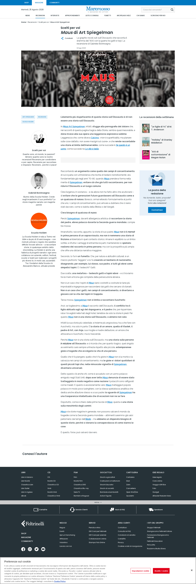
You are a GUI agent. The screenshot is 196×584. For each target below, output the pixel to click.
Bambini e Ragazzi (81, 496)
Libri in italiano (27, 477)
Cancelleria (131, 488)
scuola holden (28, 122)
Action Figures (105, 496)
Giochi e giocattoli (107, 477)
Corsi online (157, 481)
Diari (128, 481)
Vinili (49, 488)
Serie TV (77, 492)
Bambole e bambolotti (109, 492)
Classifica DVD (80, 484)
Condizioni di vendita (126, 535)
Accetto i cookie (161, 571)
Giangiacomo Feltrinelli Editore (159, 531)
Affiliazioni (64, 539)
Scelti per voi (39, 150)
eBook (23, 496)
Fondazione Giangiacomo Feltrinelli (158, 536)
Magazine (26, 537)
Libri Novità (25, 481)
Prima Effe (151, 545)
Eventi (62, 531)
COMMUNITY (54, 2)
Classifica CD (53, 484)
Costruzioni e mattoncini (110, 481)
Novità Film (78, 481)
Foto (154, 488)
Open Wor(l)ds (132, 492)
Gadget (156, 492)
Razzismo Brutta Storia (156, 548)
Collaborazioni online (97, 539)
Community (27, 541)
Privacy (121, 542)
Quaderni (130, 496)
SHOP (26, 2)
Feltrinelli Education (155, 541)
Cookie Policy (60, 581)
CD (48, 477)
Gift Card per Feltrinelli (97, 531)
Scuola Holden (39, 232)
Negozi (62, 527)
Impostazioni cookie (140, 571)
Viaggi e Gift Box (159, 484)
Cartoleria (130, 477)
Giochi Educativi (106, 484)
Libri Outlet (25, 488)
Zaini (128, 484)
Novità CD (51, 481)
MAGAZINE (39, 2)
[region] (98, 570)
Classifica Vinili (53, 496)
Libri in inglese (26, 492)
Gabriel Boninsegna (38, 192)
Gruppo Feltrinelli (153, 527)
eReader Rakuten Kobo (162, 496)
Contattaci (157, 210)
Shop (23, 533)
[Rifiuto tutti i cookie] (192, 570)
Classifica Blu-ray (81, 488)
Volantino (63, 542)
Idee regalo (157, 477)
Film (75, 477)
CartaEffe (121, 539)
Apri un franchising (67, 535)
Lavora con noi (66, 546)
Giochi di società (107, 488)
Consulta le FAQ (124, 531)
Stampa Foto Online (97, 542)
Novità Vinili (52, 492)
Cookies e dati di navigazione (130, 546)
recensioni (42, 117)
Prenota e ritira (94, 527)
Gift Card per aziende (97, 535)
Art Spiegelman (28, 117)
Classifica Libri (27, 484)
